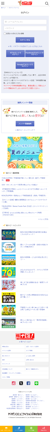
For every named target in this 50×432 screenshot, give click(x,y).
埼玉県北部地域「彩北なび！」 (15, 408)
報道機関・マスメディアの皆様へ (11, 373)
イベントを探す (19, 430)
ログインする (25, 40)
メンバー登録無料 (25, 124)
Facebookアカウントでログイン (34, 53)
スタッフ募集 (6, 377)
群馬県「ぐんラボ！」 (18, 402)
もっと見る (44, 219)
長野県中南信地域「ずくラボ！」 (35, 400)
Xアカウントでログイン (15, 53)
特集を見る (5, 346)
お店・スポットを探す (6, 430)
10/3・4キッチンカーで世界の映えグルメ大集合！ (20, 185)
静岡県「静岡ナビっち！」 (16, 396)
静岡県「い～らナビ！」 (33, 404)
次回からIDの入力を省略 (15, 33)
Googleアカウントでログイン (25, 65)
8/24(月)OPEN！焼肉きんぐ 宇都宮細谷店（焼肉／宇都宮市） (24, 195)
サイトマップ (6, 363)
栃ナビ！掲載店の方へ (32, 369)
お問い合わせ (30, 359)
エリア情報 (31, 430)
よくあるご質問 (30, 355)
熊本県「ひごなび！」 (32, 395)
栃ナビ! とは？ (26, 342)
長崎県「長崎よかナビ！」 (33, 396)
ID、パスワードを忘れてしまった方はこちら (26, 46)
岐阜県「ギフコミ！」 (18, 400)
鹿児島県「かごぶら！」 (33, 406)
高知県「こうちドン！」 (33, 408)
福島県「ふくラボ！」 (18, 398)
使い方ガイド (6, 355)
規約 (3, 359)
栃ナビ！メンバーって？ (26, 130)
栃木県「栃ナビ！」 (18, 395)
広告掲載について (7, 369)
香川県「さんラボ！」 (32, 402)
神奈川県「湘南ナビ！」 (17, 404)
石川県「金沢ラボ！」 (18, 406)
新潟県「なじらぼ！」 (32, 398)
